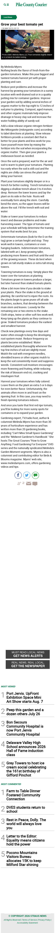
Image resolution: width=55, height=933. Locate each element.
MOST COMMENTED (11, 784)
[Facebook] (18, 475)
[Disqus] (27, 528)
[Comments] (35, 475)
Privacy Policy (44, 919)
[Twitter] (26, 475)
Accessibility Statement (27, 922)
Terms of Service (29, 919)
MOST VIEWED (8, 686)
